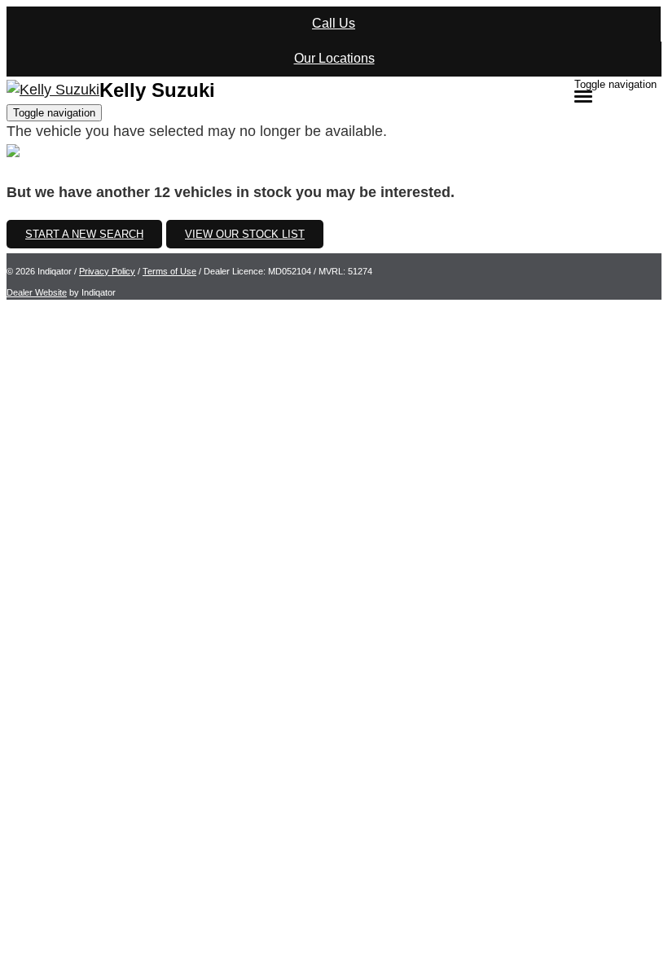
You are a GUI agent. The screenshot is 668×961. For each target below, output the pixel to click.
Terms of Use (169, 271)
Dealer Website (37, 292)
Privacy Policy (107, 271)
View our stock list (245, 234)
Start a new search (84, 234)
